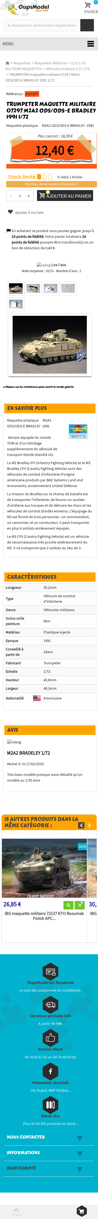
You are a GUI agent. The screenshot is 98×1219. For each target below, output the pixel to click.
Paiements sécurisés (50, 1083)
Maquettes (21, 63)
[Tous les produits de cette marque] (79, 431)
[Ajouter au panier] (80, 905)
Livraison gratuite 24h (50, 1016)
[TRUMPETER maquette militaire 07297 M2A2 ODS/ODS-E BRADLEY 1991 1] (15, 288)
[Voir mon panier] (82, 1211)
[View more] (68, 905)
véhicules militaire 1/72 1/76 (67, 68)
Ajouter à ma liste (28, 212)
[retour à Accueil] (7, 63)
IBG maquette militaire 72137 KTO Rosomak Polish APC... (44, 916)
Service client (50, 1049)
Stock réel (50, 1116)
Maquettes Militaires (51, 63)
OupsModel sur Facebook (50, 983)
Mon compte (21, 1168)
